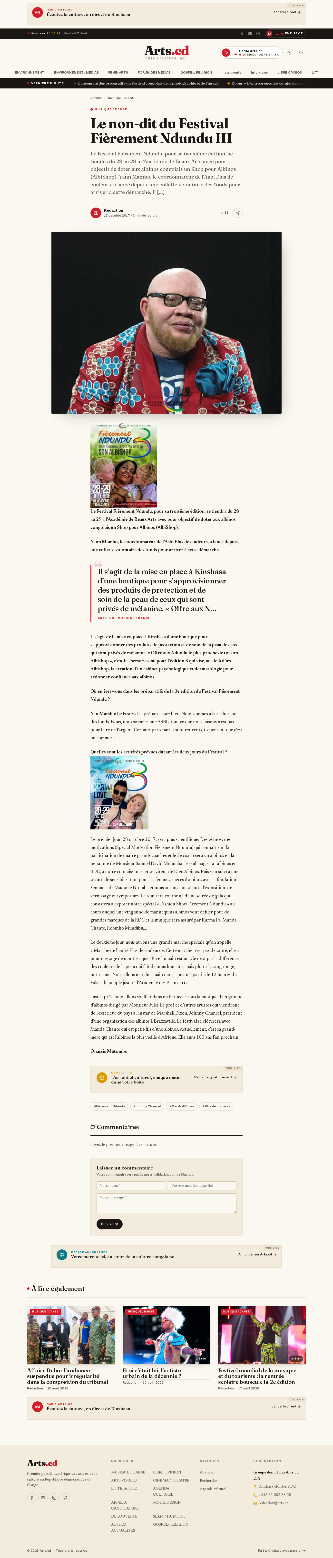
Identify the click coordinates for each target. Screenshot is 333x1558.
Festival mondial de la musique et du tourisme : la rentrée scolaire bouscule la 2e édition (257, 1376)
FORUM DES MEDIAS (154, 72)
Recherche (208, 1481)
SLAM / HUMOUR (169, 1517)
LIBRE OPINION (290, 72)
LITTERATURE (124, 1489)
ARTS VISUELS (124, 1480)
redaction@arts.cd (273, 1503)
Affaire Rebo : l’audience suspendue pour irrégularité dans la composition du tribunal (67, 1376)
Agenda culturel (213, 1489)
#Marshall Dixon (181, 1106)
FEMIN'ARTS (118, 72)
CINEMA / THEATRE (171, 1480)
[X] (65, 1497)
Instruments (231, 72)
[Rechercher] (301, 52)
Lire (106, 1388)
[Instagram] (258, 33)
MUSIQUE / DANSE (122, 98)
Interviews (259, 72)
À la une (206, 1472)
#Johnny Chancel (147, 1106)
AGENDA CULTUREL (163, 1491)
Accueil (96, 98)
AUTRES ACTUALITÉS (123, 1527)
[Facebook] (242, 33)
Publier (107, 1224)
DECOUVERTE (124, 1517)
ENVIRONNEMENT (29, 72)
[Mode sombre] (289, 52)
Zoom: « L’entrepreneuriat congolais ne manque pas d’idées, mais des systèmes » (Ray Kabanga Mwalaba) (192, 83)
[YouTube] (250, 33)
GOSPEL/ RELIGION (196, 72)
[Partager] (238, 213)
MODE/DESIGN (167, 1503)
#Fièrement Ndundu (109, 1106)
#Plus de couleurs (216, 1106)
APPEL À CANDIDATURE (125, 1505)
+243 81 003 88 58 (275, 1495)
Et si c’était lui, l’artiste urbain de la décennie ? (152, 1373)
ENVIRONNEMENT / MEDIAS (76, 72)
